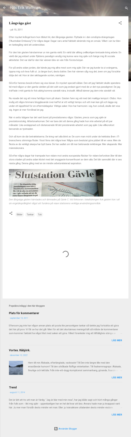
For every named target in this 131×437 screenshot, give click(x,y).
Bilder (20, 214)
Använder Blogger (67, 428)
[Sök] (126, 9)
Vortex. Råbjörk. (19, 350)
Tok (40, 214)
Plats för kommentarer (24, 313)
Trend (13, 387)
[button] (120, 23)
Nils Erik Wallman (25, 7)
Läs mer (117, 340)
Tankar (30, 214)
